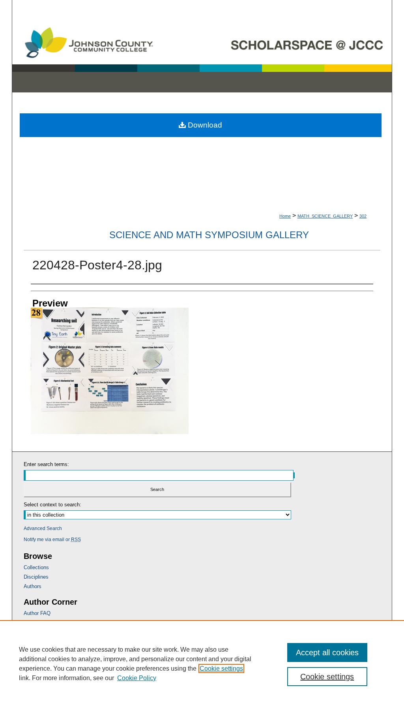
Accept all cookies (327, 652)
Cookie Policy (136, 678)
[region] (202, 663)
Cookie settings (221, 668)
